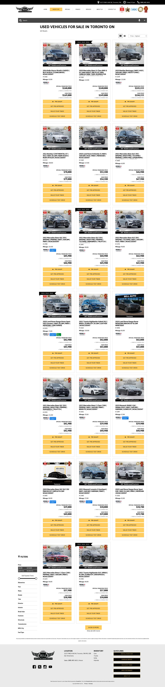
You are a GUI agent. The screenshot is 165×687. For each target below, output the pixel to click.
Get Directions (69, 656)
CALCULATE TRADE (127, 665)
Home (45, 9)
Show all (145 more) (93, 631)
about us (127, 676)
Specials (67, 9)
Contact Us (112, 9)
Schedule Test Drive (57, 116)
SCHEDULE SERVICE (127, 659)
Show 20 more (93, 627)
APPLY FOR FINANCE (126, 670)
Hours (81, 660)
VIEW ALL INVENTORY (127, 654)
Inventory (56, 9)
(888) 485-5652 (73, 660)
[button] (57, 102)
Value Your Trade (57, 111)
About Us (99, 9)
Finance (78, 9)
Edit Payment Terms (28, 575)
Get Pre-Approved (57, 106)
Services (88, 9)
